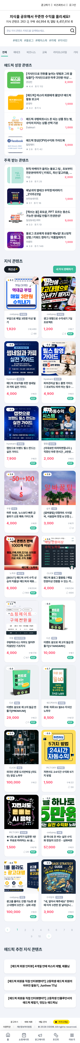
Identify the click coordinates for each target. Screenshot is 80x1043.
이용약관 (6, 1027)
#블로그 (28, 40)
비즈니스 (31, 52)
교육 (44, 52)
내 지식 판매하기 (64, 269)
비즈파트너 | (60, 5)
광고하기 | (46, 5)
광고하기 (14, 1022)
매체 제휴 (28, 1022)
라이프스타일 (60, 52)
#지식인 (62, 40)
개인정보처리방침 (24, 1027)
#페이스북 (41, 40)
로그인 (72, 5)
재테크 (16, 52)
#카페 (52, 40)
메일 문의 (43, 1022)
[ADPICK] (11, 5)
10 (39, 936)
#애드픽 (17, 40)
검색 (72, 30)
